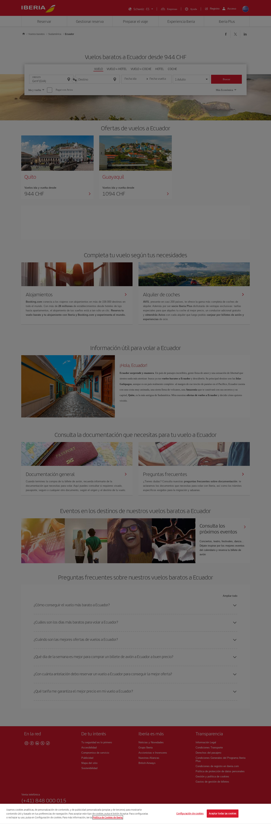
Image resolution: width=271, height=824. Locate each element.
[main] (135, 814)
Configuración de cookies (190, 813)
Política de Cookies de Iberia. (108, 817)
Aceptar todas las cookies (222, 813)
